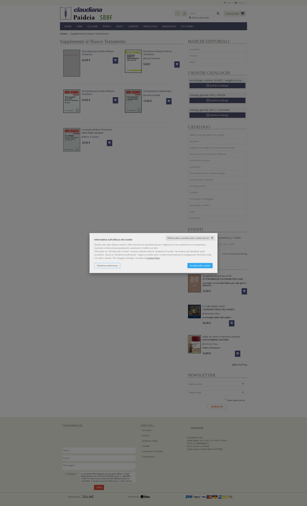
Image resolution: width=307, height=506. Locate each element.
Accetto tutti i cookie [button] (200, 265)
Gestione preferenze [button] (107, 265)
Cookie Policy (153, 258)
